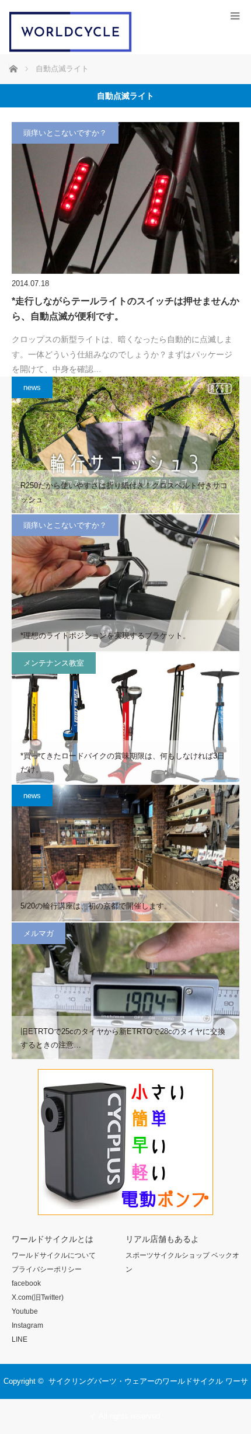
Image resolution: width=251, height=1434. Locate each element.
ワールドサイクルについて (54, 1255)
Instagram (27, 1325)
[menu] (235, 16)
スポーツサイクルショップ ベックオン (182, 1262)
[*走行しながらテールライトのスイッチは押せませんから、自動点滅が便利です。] (125, 198)
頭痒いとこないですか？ (65, 132)
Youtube (25, 1311)
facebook (26, 1283)
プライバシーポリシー (47, 1269)
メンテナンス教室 (53, 663)
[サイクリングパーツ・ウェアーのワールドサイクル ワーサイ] (71, 49)
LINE (19, 1339)
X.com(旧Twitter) (38, 1297)
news (32, 387)
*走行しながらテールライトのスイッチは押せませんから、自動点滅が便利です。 (125, 308)
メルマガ (38, 933)
